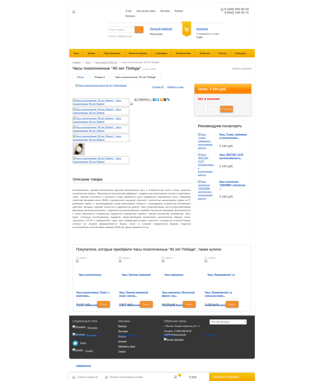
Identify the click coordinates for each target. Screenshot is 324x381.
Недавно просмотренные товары (126, 377)
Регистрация (156, 34)
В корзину (227, 109)
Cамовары (161, 53)
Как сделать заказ (146, 10)
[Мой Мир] (165, 99)
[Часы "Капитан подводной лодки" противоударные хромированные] (136, 305)
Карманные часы (125, 36)
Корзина (202, 29)
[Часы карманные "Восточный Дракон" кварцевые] (179, 305)
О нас (128, 10)
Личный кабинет (161, 29)
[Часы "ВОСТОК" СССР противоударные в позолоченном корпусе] (206, 164)
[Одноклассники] (161, 99)
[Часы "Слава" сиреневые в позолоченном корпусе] (206, 141)
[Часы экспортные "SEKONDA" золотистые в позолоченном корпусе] (206, 190)
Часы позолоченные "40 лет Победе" (135, 77)
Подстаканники (112, 53)
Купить (103, 304)
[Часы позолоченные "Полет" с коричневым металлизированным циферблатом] (93, 320)
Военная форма (138, 53)
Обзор (80, 77)
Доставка (165, 10)
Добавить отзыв (175, 87)
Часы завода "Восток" (106, 62)
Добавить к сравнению (241, 68)
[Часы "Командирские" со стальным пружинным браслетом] (221, 305)
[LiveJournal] (168, 99)
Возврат (179, 10)
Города (121, 351)
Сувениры (240, 53)
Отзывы (99, 77)
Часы (76, 53)
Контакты (130, 16)
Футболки (204, 53)
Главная (77, 62)
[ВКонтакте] (154, 99)
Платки (222, 53)
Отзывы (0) (158, 87)
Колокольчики (183, 53)
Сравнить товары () (87, 377)
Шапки (91, 53)
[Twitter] (158, 99)
